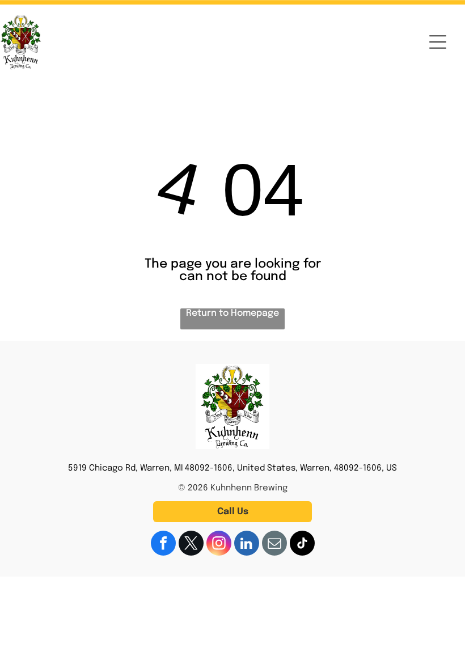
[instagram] (218, 544)
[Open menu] (437, 41)
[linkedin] (246, 544)
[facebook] (163, 544)
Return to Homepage (232, 313)
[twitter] (191, 544)
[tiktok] (302, 544)
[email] (274, 544)
